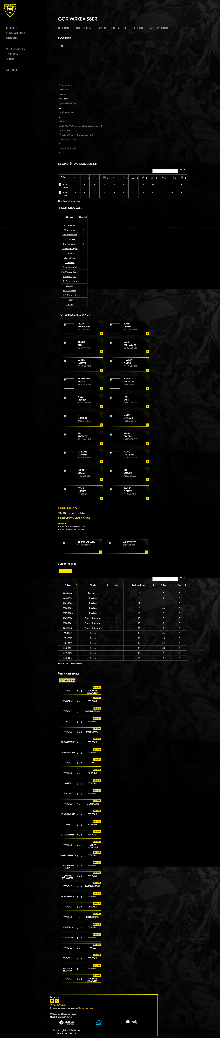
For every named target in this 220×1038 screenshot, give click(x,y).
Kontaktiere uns (86, 1008)
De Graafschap (70, 281)
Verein (93, 585)
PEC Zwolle (69, 239)
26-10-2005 (96, 934)
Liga (116, 585)
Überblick (12, 54)
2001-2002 (67, 598)
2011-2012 (68, 638)
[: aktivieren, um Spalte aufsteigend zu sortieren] (75, 178)
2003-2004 (68, 608)
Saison (64, 177)
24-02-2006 (96, 749)
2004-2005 (68, 613)
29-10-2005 (96, 924)
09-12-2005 (96, 862)
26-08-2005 (96, 975)
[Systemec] (99, 1027)
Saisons (12, 38)
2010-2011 (68, 633)
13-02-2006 (96, 770)
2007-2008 (67, 618)
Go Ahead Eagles (70, 248)
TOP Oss (69, 304)
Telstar (70, 300)
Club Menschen (15, 49)
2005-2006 (65, 186)
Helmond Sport (69, 258)
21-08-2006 (96, 708)
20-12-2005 (96, 831)
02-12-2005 (96, 873)
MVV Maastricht (70, 234)
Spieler (11, 28)
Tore (179, 585)
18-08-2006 (96, 718)
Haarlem (70, 253)
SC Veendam (69, 230)
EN (12, 70)
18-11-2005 (97, 903)
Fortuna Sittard (70, 267)
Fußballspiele (16, 33)
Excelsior (70, 286)
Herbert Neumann (86, 542)
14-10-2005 (96, 955)
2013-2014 (67, 648)
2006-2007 (65, 194)
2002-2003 (68, 603)
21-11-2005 (97, 893)
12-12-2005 (96, 852)
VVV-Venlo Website (58, 1005)
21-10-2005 (96, 945)
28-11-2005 (96, 883)
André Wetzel (130, 542)
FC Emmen (69, 262)
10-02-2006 (96, 780)
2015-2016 (67, 658)
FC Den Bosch (69, 290)
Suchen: (183, 169)
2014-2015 (67, 653)
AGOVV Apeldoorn (69, 272)
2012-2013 (68, 643)
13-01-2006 (96, 811)
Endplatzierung (139, 585)
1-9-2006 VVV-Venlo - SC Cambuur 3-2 (76, 135)
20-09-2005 (96, 965)
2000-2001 (67, 593)
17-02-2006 (96, 759)
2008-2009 (68, 623)
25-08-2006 (96, 698)
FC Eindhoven (69, 244)
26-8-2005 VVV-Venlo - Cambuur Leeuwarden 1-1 (80, 126)
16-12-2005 (96, 842)
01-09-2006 (96, 687)
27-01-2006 (96, 790)
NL (7, 70)
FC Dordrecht (69, 295)
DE (16, 70)
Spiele (163, 585)
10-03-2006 (96, 739)
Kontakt (11, 59)
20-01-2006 (96, 800)
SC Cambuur (70, 225)
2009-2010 (67, 628)
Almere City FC (69, 276)
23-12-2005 (96, 821)
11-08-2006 (96, 728)
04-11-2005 (96, 914)
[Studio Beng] (131, 1023)
